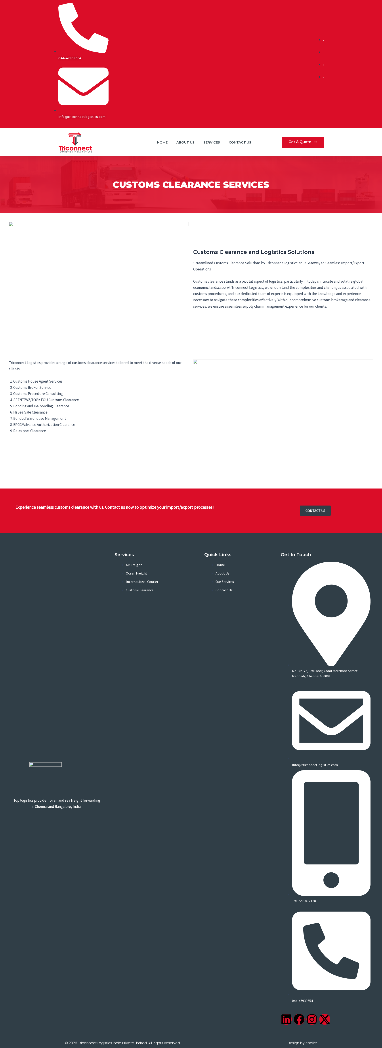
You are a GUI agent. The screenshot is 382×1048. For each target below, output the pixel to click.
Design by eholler (302, 1043)
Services (211, 142)
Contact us (240, 142)
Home (162, 142)
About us (185, 142)
